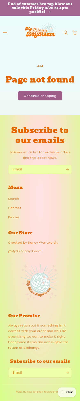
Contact (14, 208)
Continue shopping (40, 96)
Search (13, 199)
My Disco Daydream (33, 392)
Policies (14, 217)
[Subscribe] (67, 169)
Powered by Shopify (54, 392)
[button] (5, 32)
